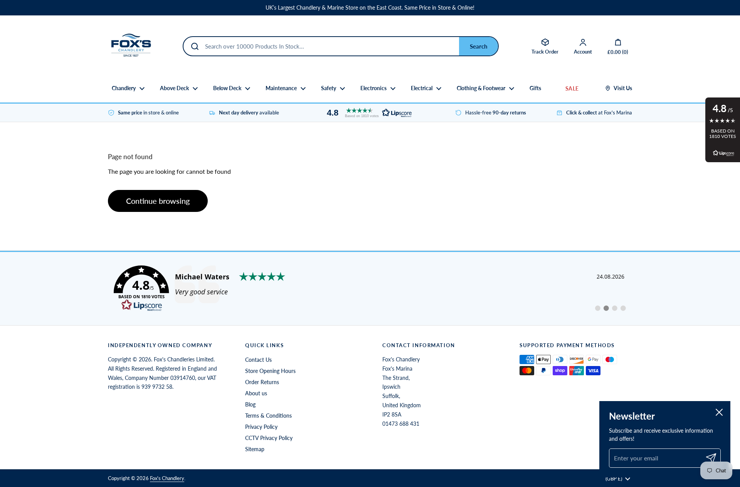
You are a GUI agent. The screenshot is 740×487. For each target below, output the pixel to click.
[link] (370, 288)
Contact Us (258, 359)
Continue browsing (158, 200)
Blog (250, 404)
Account (583, 52)
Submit (478, 46)
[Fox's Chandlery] (131, 46)
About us (256, 393)
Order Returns (262, 382)
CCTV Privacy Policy (269, 438)
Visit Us (623, 88)
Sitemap (254, 449)
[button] (367, 112)
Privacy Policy (261, 426)
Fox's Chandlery (167, 478)
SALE (572, 88)
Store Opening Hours (270, 371)
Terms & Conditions (268, 415)
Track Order (544, 52)
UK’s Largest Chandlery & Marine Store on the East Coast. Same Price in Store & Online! (370, 8)
